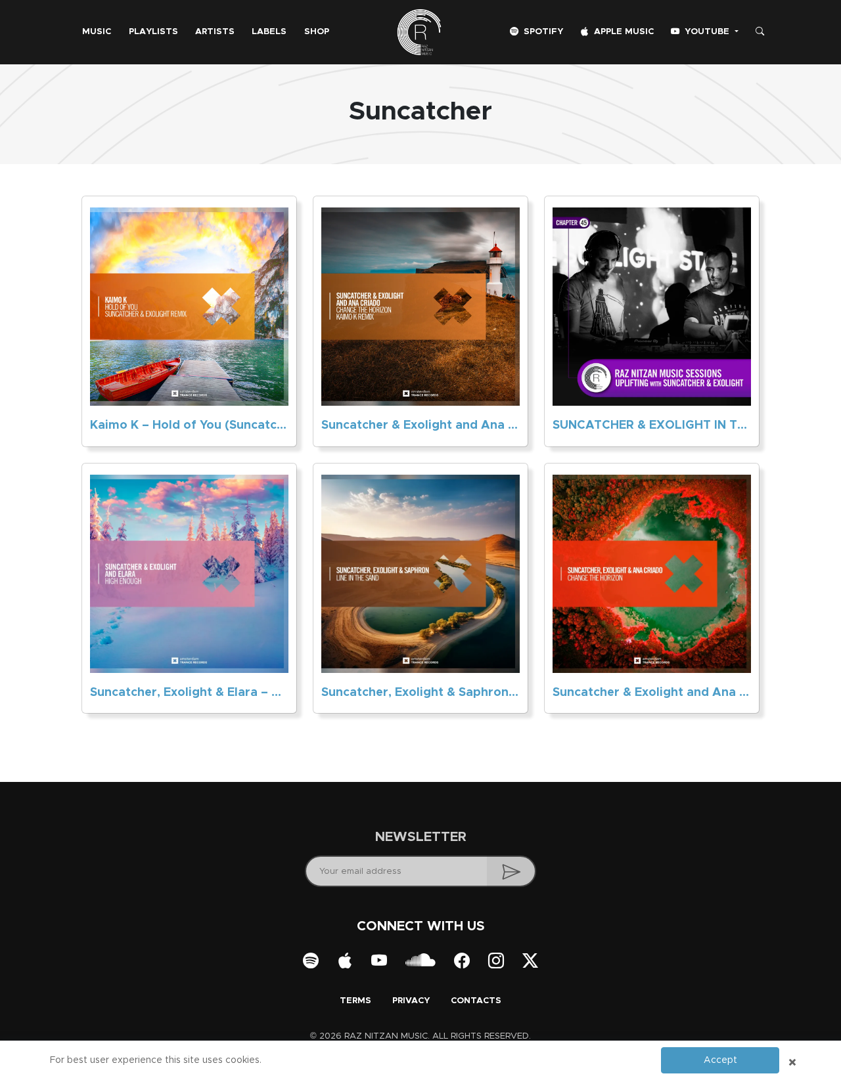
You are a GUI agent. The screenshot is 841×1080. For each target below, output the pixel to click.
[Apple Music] (345, 962)
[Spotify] (311, 962)
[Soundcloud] (420, 962)
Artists (215, 32)
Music (96, 32)
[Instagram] (496, 962)
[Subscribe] (511, 871)
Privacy (411, 1001)
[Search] (759, 32)
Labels (269, 32)
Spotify (542, 32)
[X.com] (530, 962)
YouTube (707, 32)
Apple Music (622, 32)
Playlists (153, 32)
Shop (316, 32)
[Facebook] (462, 962)
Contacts (476, 1001)
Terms (355, 1001)
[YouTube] (379, 962)
